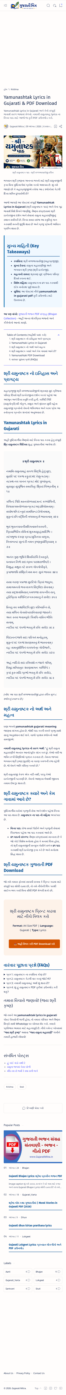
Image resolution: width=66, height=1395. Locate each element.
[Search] (48, 5)
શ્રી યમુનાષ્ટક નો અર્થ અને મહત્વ (28, 347)
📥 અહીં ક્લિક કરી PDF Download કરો (34, 943)
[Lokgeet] (26, 1236)
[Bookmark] (61, 5)
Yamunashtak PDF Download (28, 355)
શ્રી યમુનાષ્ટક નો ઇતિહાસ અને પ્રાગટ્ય (31, 338)
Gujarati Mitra (19, 1388)
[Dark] (54, 5)
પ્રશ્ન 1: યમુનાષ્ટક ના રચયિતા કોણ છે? (26, 974)
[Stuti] (21, 1087)
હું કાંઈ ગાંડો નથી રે (16, 1063)
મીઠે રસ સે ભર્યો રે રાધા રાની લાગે (22, 1071)
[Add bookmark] (55, 126)
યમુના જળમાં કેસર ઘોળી (19, 1067)
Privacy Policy (23, 1373)
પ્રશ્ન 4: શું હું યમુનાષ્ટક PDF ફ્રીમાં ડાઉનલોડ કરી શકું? (31, 989)
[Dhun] (24, 1217)
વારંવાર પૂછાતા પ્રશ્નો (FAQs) (25, 359)
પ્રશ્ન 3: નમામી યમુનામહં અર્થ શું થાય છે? (27, 983)
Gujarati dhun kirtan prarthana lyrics (30, 1225)
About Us (8, 1373)
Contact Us (39, 1373)
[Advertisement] (33, 48)
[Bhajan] (25, 1168)
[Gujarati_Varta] (29, 1194)
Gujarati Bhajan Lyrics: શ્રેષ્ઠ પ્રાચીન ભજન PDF (35, 1176)
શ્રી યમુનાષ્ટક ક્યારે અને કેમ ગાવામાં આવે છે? (34, 351)
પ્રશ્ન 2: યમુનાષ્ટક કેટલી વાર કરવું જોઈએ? (28, 978)
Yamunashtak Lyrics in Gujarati (29, 342)
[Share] (60, 126)
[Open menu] (5, 5)
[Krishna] (10, 1087)
